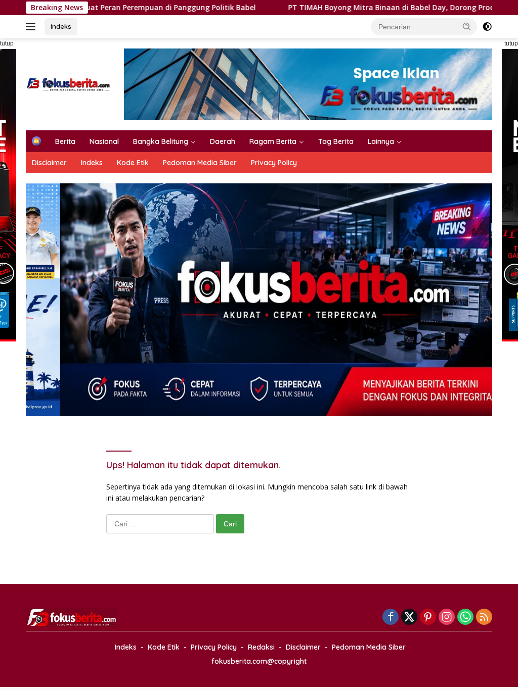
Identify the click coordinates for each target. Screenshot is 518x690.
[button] (467, 26)
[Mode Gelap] (487, 26)
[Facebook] (390, 617)
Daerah (222, 141)
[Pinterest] (428, 617)
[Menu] (32, 26)
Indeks (61, 26)
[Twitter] (409, 617)
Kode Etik (133, 162)
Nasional (104, 141)
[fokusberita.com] (69, 83)
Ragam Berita (272, 141)
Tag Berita (336, 141)
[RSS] (484, 617)
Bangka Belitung (160, 141)
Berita (65, 141)
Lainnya (381, 141)
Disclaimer (49, 162)
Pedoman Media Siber (200, 162)
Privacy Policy (274, 162)
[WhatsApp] (465, 617)
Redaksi (261, 647)
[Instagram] (447, 617)
